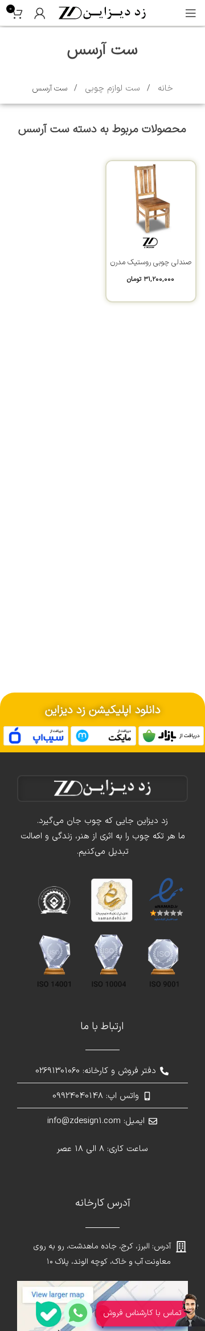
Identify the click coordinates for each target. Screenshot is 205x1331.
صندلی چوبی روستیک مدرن (150, 262)
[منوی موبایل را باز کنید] (190, 13)
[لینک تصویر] (171, 735)
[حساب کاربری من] (39, 13)
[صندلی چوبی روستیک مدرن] (150, 205)
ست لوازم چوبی (111, 88)
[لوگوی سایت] (102, 12)
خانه (164, 88)
